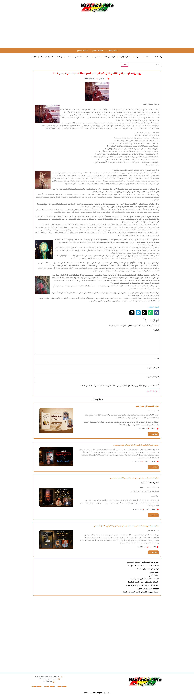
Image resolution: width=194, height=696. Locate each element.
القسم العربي (112, 51)
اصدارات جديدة (125, 57)
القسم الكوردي (82, 51)
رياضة (59, 57)
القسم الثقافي (97, 51)
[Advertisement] (97, 31)
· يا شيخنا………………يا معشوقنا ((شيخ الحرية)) (142, 566)
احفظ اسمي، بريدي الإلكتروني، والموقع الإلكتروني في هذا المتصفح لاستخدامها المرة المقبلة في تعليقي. (118, 385)
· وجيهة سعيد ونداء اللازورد (148, 589)
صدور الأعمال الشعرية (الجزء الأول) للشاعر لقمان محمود (136, 445)
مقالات (148, 57)
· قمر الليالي (154, 572)
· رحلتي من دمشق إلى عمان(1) (148, 569)
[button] (156, 312)
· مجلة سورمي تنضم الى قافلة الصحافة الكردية (141, 592)
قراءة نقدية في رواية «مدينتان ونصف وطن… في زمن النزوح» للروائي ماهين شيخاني (126, 526)
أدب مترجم (103, 79)
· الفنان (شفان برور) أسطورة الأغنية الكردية (142, 585)
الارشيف (33, 57)
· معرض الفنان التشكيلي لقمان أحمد (145, 579)
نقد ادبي (78, 57)
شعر (88, 57)
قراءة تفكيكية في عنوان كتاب (147, 406)
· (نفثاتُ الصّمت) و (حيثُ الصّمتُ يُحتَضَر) (143, 582)
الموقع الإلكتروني (152, 376)
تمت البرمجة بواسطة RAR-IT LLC (97, 693)
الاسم (156, 358)
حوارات (138, 57)
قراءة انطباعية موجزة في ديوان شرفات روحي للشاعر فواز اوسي (134, 478)
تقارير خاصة (159, 57)
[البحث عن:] (145, 64)
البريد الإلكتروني (152, 367)
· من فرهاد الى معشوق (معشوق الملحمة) (143, 562)
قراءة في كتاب (109, 57)
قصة (68, 57)
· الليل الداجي (154, 575)
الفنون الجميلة (47, 57)
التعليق (156, 330)
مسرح (97, 57)
